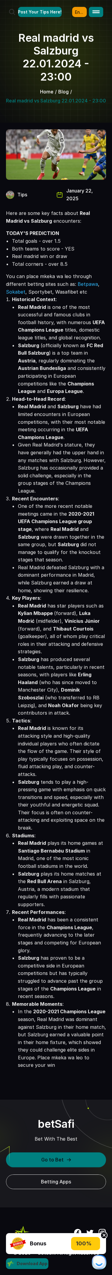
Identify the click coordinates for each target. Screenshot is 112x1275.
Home (46, 92)
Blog (63, 92)
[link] (18, 1244)
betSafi (56, 1123)
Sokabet (15, 292)
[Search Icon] (12, 12)
